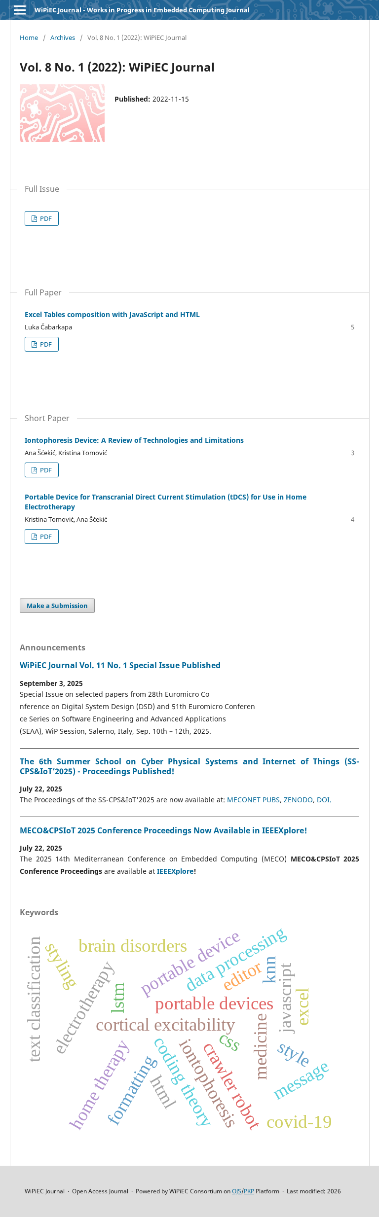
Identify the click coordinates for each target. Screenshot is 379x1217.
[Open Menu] (20, 10)
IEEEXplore (175, 871)
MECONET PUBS (253, 799)
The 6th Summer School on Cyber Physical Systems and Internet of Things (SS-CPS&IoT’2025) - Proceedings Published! (189, 766)
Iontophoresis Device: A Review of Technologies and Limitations (134, 440)
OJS (236, 1191)
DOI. (324, 799)
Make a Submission (57, 605)
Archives (62, 37)
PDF (45, 218)
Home (29, 37)
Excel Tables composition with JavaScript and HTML (112, 314)
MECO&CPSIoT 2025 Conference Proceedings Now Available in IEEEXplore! (163, 830)
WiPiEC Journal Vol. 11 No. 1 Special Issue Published (120, 665)
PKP (249, 1191)
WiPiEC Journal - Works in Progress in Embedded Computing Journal (142, 9)
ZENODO (298, 799)
